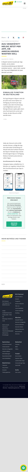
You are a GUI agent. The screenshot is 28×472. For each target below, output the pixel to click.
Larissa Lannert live (12, 213)
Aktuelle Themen (19, 320)
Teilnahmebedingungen (7, 331)
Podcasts (17, 344)
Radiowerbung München (14, 388)
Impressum (5, 327)
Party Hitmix (5, 367)
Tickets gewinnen (6, 372)
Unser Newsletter (19, 308)
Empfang (17, 313)
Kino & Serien (18, 356)
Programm (17, 301)
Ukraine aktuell (5, 346)
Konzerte (4, 370)
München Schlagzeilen (20, 322)
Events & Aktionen (19, 303)
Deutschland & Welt (6, 356)
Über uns (17, 306)
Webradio (23, 388)
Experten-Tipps (18, 358)
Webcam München (19, 329)
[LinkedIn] (18, 37)
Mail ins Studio (5, 325)
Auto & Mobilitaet (6, 358)
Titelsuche (4, 365)
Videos (16, 349)
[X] (13, 37)
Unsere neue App (19, 310)
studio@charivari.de (7, 312)
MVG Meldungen (6, 353)
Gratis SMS (17, 365)
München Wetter (19, 327)
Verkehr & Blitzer (6, 351)
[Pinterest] (23, 37)
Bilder (16, 346)
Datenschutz (5, 329)
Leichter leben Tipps (19, 360)
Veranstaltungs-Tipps (20, 363)
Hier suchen (18, 372)
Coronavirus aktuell (6, 344)
